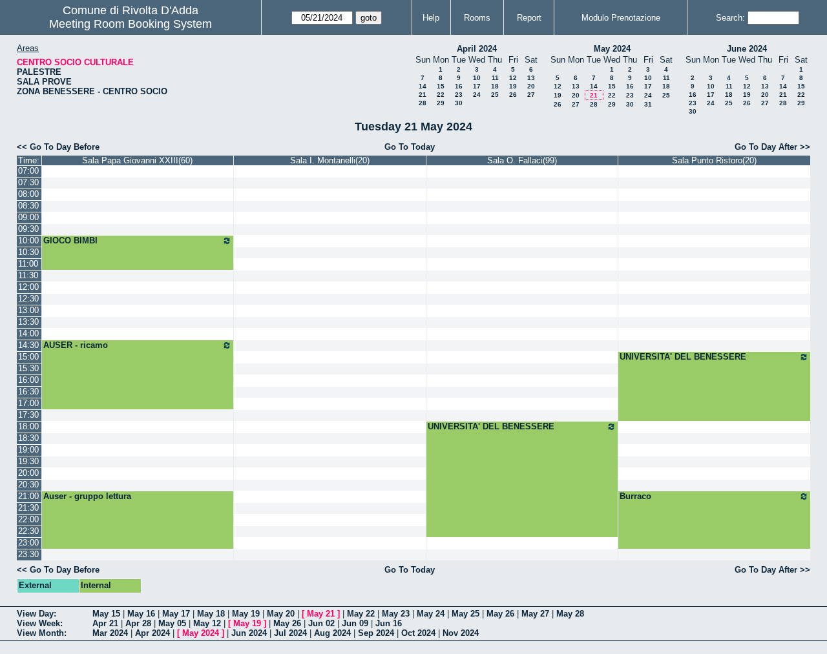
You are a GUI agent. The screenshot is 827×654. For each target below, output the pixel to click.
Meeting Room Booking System (130, 23)
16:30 (28, 391)
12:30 (28, 298)
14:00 (28, 333)
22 (441, 94)
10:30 (28, 252)
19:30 (28, 461)
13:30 (28, 322)
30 (459, 103)
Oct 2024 (418, 633)
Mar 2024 (110, 633)
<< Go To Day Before (58, 147)
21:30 (28, 508)
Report (529, 18)
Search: (730, 18)
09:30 (28, 229)
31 (648, 104)
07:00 (28, 171)
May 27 (535, 613)
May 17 (176, 613)
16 (459, 86)
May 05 (172, 623)
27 (531, 94)
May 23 (396, 613)
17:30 (28, 415)
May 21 (321, 613)
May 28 (570, 613)
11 (495, 77)
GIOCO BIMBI (70, 240)
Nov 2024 (461, 633)
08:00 (28, 194)
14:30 (28, 345)
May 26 (500, 613)
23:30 (28, 554)
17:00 (28, 403)
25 (495, 94)
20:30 (28, 484)
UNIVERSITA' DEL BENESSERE (683, 357)
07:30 (28, 182)
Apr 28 (138, 623)
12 (513, 77)
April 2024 (477, 49)
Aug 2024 (332, 633)
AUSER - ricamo (75, 345)
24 (477, 94)
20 (531, 86)
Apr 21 (105, 623)
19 (513, 86)
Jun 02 (321, 623)
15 (441, 86)
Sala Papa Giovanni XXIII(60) (137, 160)
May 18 (211, 613)
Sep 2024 (376, 633)
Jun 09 (355, 623)
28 (422, 103)
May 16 (141, 613)
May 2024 (612, 49)
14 (422, 86)
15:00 (28, 357)
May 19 (246, 613)
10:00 (28, 240)
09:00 (28, 217)
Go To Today (409, 147)
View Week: (40, 623)
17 (477, 86)
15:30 (28, 368)
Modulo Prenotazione (620, 18)
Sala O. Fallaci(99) (522, 160)
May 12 (207, 623)
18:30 (28, 438)
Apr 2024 (152, 633)
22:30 (28, 531)
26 (513, 94)
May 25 (465, 613)
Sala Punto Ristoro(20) (714, 160)
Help (431, 18)
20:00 (28, 473)
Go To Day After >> (772, 147)
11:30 (28, 275)
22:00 (28, 519)
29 (441, 103)
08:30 (28, 205)
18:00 (28, 426)
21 (422, 94)
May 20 (281, 613)
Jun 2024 (249, 633)
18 (495, 86)
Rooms (477, 18)
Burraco (635, 496)
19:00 (28, 450)
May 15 (106, 613)
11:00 (28, 264)
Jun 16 (388, 623)
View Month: (42, 633)
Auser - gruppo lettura (87, 496)
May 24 (431, 613)
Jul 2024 (290, 633)
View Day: (36, 613)
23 (459, 94)
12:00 (28, 287)
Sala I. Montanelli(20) (330, 160)
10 (477, 77)
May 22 (361, 613)
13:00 (28, 310)
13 (531, 77)
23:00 (28, 542)
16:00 (28, 380)
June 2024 (747, 49)
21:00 (28, 496)
